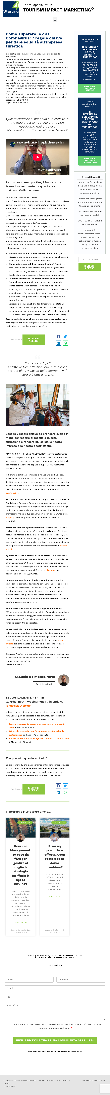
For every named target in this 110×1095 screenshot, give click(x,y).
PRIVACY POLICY (10, 1086)
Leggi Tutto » (20, 922)
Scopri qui (10, 517)
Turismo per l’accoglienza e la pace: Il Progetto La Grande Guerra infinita (89, 202)
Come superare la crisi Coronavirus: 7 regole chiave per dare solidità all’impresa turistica (34, 40)
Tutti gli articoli (44, 684)
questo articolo (13, 493)
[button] (55, 19)
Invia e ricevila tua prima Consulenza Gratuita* (55, 1040)
